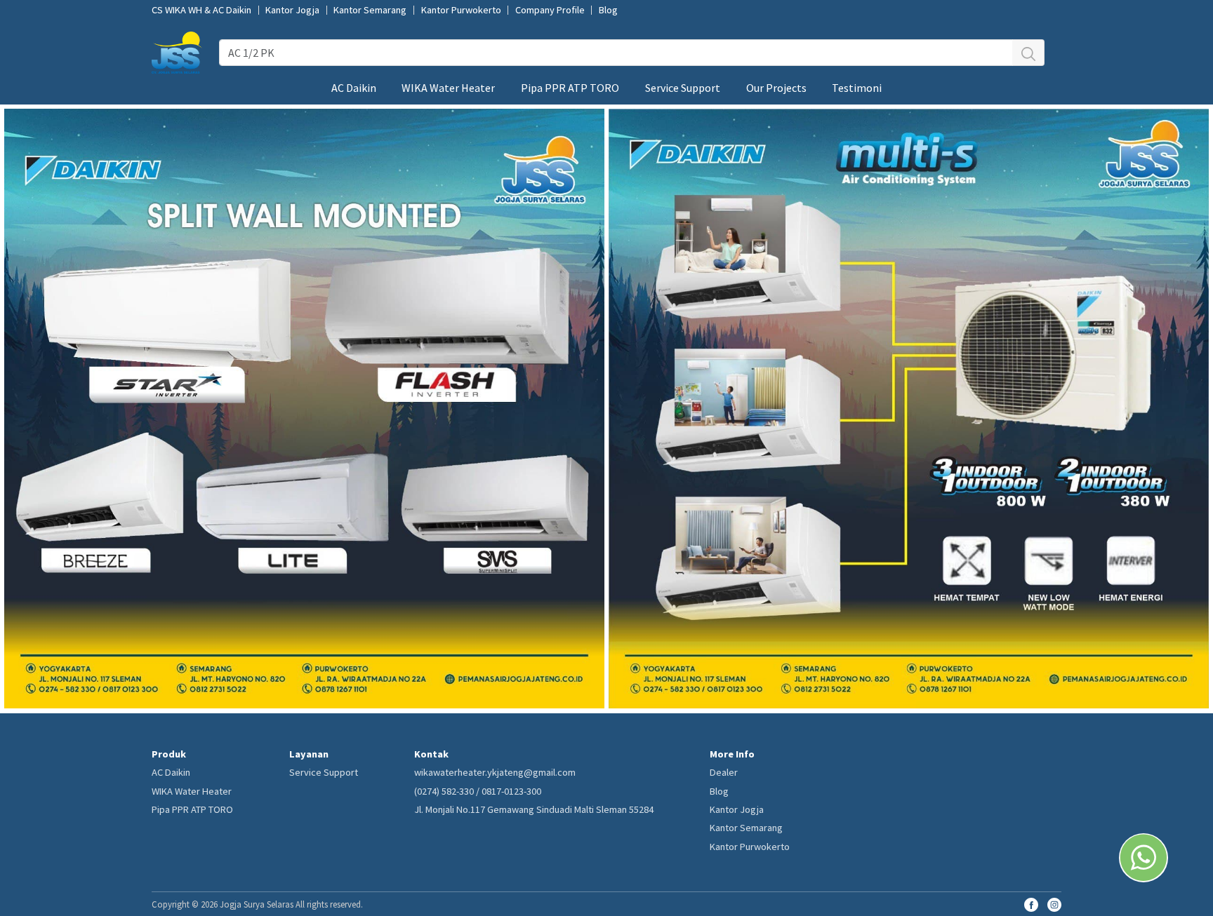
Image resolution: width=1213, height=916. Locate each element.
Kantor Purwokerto (461, 10)
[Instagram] (1054, 903)
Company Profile (550, 10)
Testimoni (857, 88)
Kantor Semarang (369, 10)
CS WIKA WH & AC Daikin (201, 10)
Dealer (724, 772)
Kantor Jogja (292, 10)
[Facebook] (1031, 903)
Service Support (682, 88)
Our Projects (776, 88)
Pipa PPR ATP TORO (570, 88)
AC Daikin (353, 88)
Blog (608, 10)
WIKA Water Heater (448, 88)
